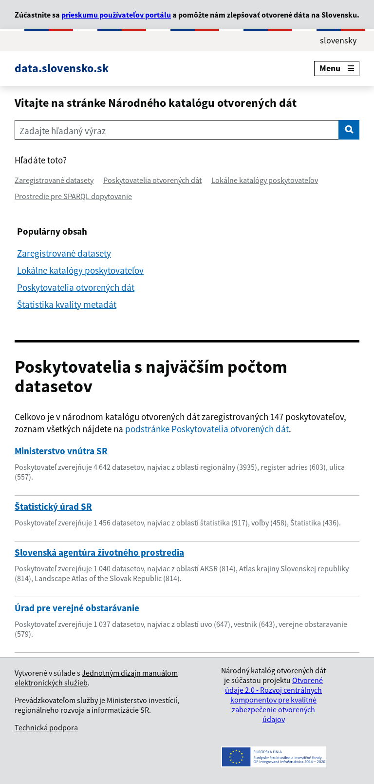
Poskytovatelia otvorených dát (152, 180)
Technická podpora (46, 727)
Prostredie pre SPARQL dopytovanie (73, 196)
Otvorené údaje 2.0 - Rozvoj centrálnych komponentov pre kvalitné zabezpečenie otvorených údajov (274, 699)
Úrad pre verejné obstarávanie (77, 608)
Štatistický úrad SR (53, 506)
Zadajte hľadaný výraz (62, 131)
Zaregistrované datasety (54, 180)
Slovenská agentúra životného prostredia (99, 552)
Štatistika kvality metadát (66, 304)
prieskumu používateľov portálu (116, 15)
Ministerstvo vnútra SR (61, 451)
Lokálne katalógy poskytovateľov (264, 180)
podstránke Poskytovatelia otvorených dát (207, 429)
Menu (329, 68)
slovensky (338, 40)
